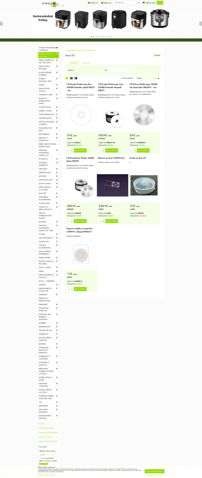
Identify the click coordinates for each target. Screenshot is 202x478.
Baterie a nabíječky (43, 163)
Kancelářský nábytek (45, 339)
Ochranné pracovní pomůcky (44, 350)
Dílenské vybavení (43, 384)
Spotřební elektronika (45, 198)
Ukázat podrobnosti (154, 475)
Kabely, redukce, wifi (45, 79)
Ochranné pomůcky (44, 309)
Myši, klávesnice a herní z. (47, 123)
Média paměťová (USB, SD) (46, 276)
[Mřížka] (66, 79)
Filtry (42, 85)
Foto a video (45, 267)
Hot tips (42, 193)
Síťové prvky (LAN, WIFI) (45, 188)
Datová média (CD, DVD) (45, 391)
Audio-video (44, 203)
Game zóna (44, 241)
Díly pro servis (46, 238)
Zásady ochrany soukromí (46, 474)
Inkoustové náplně (44, 89)
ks (72, 150)
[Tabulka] (76, 79)
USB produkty (45, 118)
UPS (40, 402)
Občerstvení (45, 172)
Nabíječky (43, 334)
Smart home (44, 257)
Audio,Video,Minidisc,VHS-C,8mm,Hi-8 (49, 48)
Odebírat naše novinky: (47, 451)
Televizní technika (43, 410)
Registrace (107, 2)
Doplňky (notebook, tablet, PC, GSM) (46, 228)
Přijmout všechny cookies (154, 471)
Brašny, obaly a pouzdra (46, 262)
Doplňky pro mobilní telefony (45, 316)
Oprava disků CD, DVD (48, 441)
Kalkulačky (45, 183)
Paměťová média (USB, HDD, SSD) (46, 397)
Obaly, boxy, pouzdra (44, 67)
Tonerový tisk (45, 95)
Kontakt (42, 423)
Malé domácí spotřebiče (45, 252)
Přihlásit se (93, 2)
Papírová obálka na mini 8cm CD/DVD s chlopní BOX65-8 (79, 230)
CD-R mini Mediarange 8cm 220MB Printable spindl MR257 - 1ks (80, 87)
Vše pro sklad (45, 330)
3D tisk (42, 234)
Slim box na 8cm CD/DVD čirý (111, 157)
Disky (41, 271)
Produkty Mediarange (44, 299)
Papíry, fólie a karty (45, 378)
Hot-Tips (42, 176)
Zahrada (43, 294)
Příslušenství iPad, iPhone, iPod (47, 145)
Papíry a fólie (45, 111)
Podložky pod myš (45, 129)
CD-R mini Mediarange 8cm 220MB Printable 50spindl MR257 (110, 87)
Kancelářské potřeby (45, 73)
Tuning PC (43, 159)
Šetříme (42, 323)
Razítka (42, 222)
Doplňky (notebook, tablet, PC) (44, 152)
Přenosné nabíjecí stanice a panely (46, 371)
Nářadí (42, 285)
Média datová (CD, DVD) (45, 55)
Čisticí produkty (46, 114)
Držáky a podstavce (44, 139)
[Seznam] (71, 79)
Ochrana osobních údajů (48, 432)
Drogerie (43, 304)
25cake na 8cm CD (137, 157)
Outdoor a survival (44, 363)
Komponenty (45, 326)
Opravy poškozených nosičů (45, 215)
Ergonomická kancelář (45, 289)
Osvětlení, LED (45, 180)
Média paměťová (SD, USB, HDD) (46, 61)
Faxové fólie (45, 107)
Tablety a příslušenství (45, 208)
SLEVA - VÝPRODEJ (46, 281)
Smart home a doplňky (45, 416)
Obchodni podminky (46, 428)
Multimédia (44, 134)
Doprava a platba (45, 436)
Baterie (42, 344)
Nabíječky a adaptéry (44, 357)
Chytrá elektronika (45, 246)
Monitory (43, 406)
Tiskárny (43, 169)
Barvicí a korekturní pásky (44, 100)
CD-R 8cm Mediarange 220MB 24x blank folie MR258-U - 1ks (143, 86)
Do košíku (81, 150)
